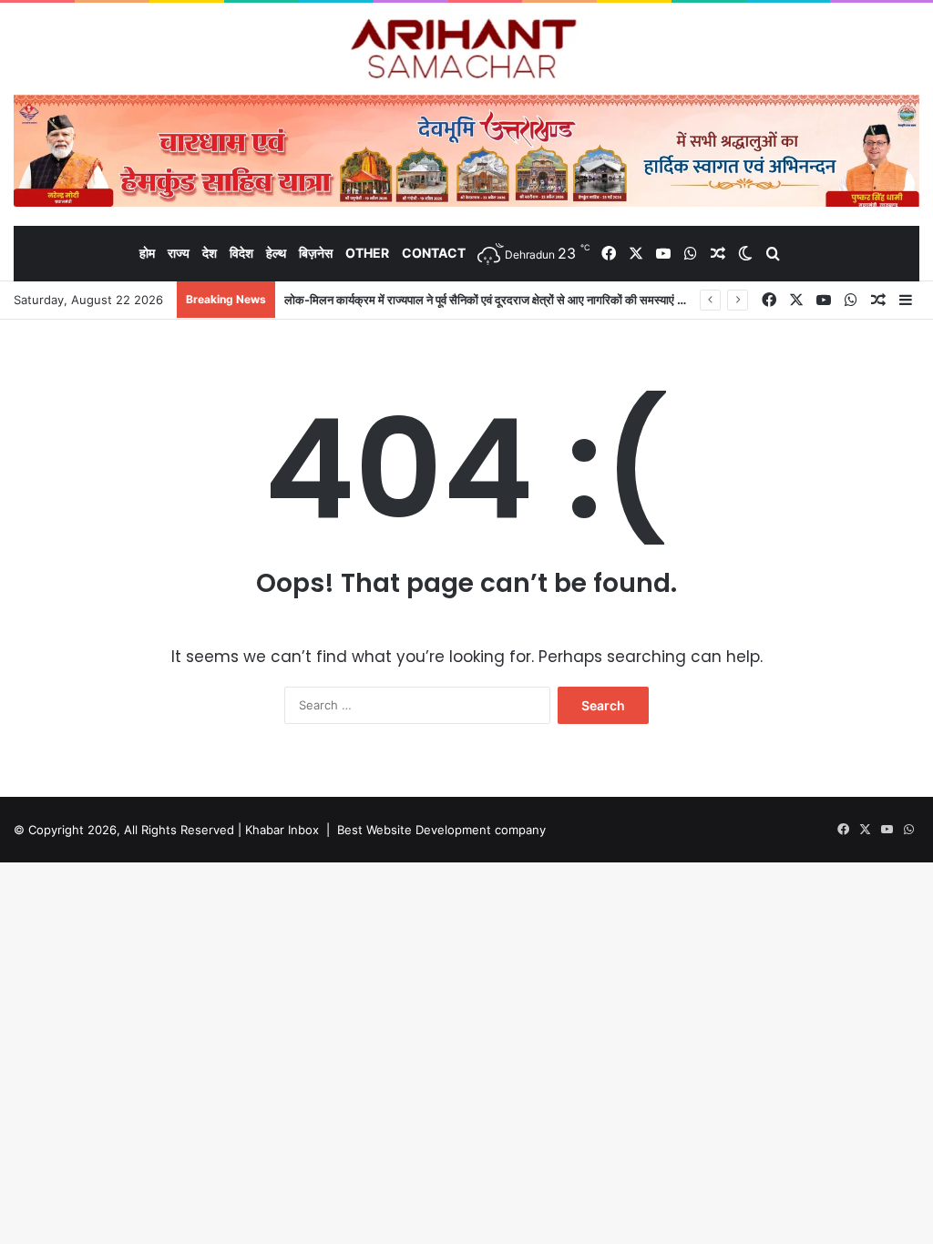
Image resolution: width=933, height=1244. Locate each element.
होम (147, 252)
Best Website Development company (441, 829)
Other (367, 252)
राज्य (179, 252)
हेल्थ (276, 252)
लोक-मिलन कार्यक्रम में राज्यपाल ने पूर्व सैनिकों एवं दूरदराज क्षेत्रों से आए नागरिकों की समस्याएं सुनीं (489, 299)
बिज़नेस (316, 252)
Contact (434, 252)
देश (209, 252)
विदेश (241, 252)
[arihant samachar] (466, 50)
